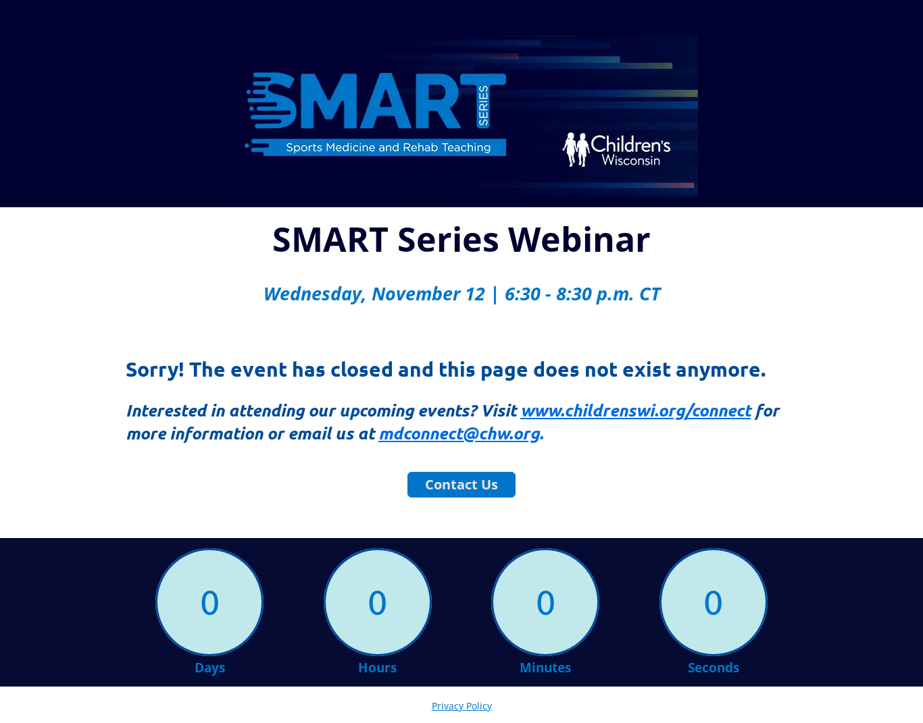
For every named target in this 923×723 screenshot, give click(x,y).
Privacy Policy (462, 705)
